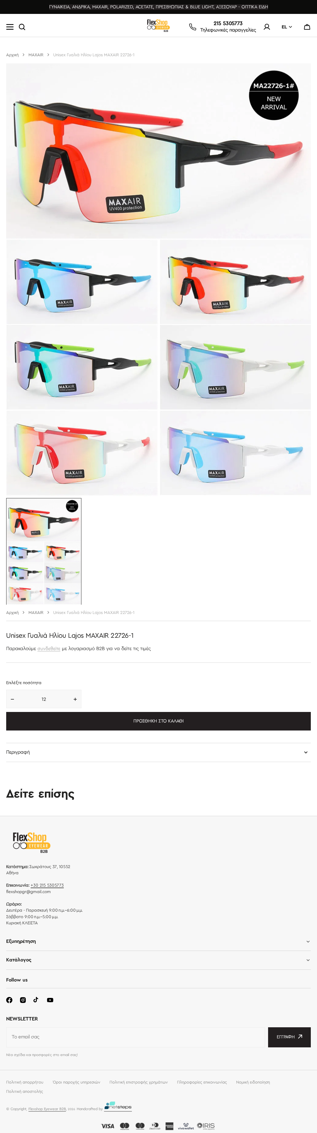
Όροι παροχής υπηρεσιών (76, 1082)
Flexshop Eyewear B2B (47, 1109)
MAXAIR (35, 55)
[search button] (22, 27)
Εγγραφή (286, 1037)
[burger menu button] (10, 27)
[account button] (267, 27)
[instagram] (23, 1000)
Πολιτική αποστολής (24, 1091)
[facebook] (9, 1000)
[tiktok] (36, 1000)
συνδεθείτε (48, 649)
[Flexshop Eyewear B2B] (158, 27)
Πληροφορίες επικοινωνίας (202, 1082)
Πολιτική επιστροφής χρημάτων (139, 1082)
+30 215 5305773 (47, 885)
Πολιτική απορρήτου (24, 1082)
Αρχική (12, 55)
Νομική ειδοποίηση (253, 1082)
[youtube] (50, 1000)
